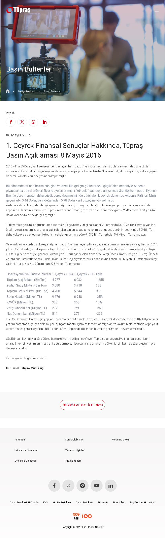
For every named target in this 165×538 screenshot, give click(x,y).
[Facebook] (11, 122)
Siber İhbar (119, 502)
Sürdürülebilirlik (74, 439)
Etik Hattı (102, 502)
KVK (45, 502)
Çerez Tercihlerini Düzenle (24, 502)
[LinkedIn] (45, 122)
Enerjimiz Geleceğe (25, 460)
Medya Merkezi (26, 91)
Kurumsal (19, 439)
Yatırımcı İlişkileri (75, 450)
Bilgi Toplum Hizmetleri (142, 502)
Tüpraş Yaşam (73, 460)
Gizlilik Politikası (62, 502)
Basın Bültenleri (52, 91)
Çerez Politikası (84, 502)
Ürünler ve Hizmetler (26, 450)
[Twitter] (22, 122)
